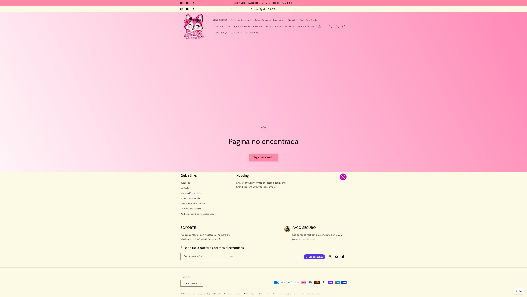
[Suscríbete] (231, 256)
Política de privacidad (190, 198)
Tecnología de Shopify (212, 294)
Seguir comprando (264, 157)
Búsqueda (185, 183)
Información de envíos (191, 193)
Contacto (184, 188)
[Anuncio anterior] (231, 9)
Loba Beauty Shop (194, 294)
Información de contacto (312, 294)
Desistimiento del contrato (193, 203)
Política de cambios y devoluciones (197, 214)
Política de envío (291, 294)
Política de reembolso (232, 294)
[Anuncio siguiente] (296, 9)
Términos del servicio (190, 208)
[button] (221, 26)
